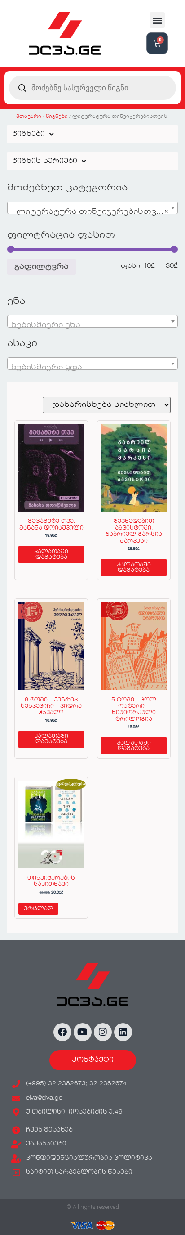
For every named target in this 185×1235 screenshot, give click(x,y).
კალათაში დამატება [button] (51, 554)
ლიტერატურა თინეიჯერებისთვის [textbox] (89, 212)
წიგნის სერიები (44, 161)
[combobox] (92, 208)
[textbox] (92, 325)
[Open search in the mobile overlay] (92, 87)
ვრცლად (38, 909)
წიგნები (57, 116)
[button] (157, 20)
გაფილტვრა (41, 266)
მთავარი (28, 116)
